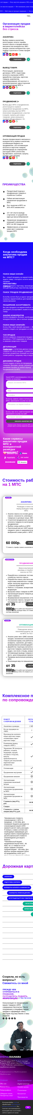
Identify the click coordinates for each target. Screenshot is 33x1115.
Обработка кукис (5, 1074)
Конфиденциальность (6, 1072)
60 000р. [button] (13, 543)
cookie (15, 1102)
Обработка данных (20, 1072)
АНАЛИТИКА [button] (26, 502)
